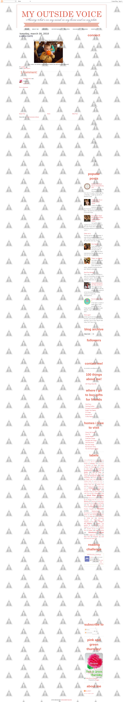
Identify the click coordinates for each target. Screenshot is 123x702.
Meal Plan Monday (95, 495)
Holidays (76, 29)
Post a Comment (23, 87)
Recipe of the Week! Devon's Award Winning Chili (97, 185)
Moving (93, 501)
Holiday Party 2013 (93, 486)
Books (95, 465)
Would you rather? (90, 538)
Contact (94, 29)
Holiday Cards (87, 481)
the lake (93, 521)
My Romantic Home (90, 446)
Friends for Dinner (95, 476)
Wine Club (87, 536)
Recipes (67, 29)
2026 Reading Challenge (94, 554)
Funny (94, 477)
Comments (89, 632)
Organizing (95, 503)
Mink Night (96, 497)
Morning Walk (99, 499)
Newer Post (22, 113)
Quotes (99, 506)
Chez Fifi (87, 434)
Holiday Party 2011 (89, 484)
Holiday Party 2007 (98, 481)
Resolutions (87, 513)
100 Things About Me (90, 384)
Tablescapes (97, 520)
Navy (90, 503)
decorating (98, 469)
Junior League (98, 491)
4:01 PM (25, 83)
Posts (88, 629)
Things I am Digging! (96, 258)
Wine (100, 535)
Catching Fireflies (89, 406)
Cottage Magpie (89, 436)
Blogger (97, 680)
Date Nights (89, 468)
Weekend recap (96, 532)
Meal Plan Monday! (89, 272)
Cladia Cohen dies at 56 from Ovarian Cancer (96, 201)
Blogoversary (101, 463)
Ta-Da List (90, 518)
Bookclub (88, 465)
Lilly (103, 493)
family (86, 472)
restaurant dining (96, 513)
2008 (85, 460)
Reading (85, 29)
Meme (90, 497)
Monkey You (91, 499)
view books (101, 563)
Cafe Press (88, 404)
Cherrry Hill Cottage (90, 432)
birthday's (27, 68)
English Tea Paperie (90, 410)
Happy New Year (91, 479)
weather (90, 530)
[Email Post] (26, 67)
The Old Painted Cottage (91, 448)
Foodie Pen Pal (95, 474)
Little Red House (89, 442)
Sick (87, 516)
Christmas (93, 467)
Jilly (91, 557)
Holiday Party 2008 (88, 482)
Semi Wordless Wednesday (97, 514)
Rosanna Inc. (88, 414)
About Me (35, 29)
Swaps (102, 516)
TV (96, 527)
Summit (97, 516)
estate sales (98, 470)
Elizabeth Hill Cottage (91, 440)
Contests (101, 467)
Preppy (86, 506)
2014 (97, 460)
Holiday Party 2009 (98, 482)
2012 (93, 460)
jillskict (88, 691)
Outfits (102, 503)
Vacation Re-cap (91, 528)
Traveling (92, 527)
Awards (86, 463)
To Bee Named (89, 416)
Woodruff (95, 536)
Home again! (87, 315)
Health (100, 479)
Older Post (75, 113)
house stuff (96, 490)
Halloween (101, 477)
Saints (85, 514)
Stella (91, 516)
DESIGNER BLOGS (66, 700)
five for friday (97, 472)
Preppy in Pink (27, 78)
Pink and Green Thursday (94, 505)
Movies (86, 501)
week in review (100, 530)
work (102, 536)
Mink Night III (94, 244)
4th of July (94, 461)
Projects (45, 29)
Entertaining (56, 29)
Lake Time (86, 493)
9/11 (101, 461)
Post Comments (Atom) (32, 117)
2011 (89, 460)
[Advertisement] (32, 100)
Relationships (95, 511)
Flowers (86, 474)
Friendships (87, 477)
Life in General (95, 493)
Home (27, 29)
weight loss (92, 535)
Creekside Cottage (90, 438)
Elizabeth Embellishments (92, 408)
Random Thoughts (89, 508)
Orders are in (87, 233)
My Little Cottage (89, 444)
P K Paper (88, 412)
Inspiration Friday (88, 491)
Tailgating (86, 521)
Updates (101, 527)
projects (91, 506)
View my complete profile (89, 693)
